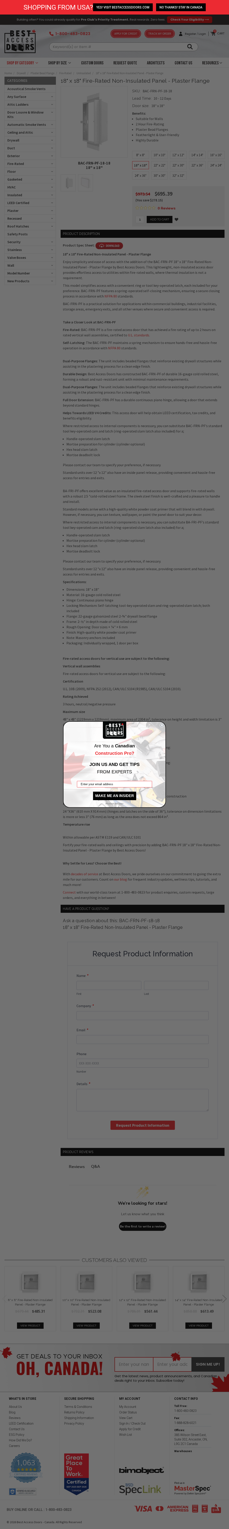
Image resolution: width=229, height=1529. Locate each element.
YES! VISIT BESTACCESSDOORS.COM (122, 7)
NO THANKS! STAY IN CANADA (180, 7)
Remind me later (114, 803)
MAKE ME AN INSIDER (114, 796)
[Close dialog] (162, 725)
